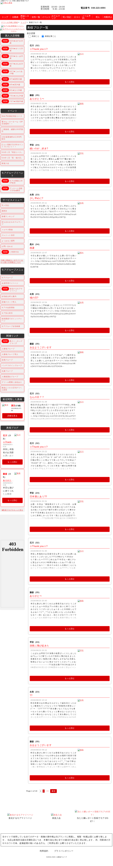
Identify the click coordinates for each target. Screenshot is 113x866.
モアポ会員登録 (8, 308)
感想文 (4, 211)
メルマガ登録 (7, 230)
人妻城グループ (8, 349)
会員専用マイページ (10, 283)
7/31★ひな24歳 (13, 96)
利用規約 (44, 851)
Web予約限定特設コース (12, 116)
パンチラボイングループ (12, 365)
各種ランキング (8, 216)
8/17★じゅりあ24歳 (13, 72)
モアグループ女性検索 (11, 326)
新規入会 (5, 163)
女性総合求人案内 (9, 296)
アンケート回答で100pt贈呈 (12, 189)
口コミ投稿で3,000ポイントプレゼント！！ (12, 146)
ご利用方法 (11, 252)
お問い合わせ (7, 246)
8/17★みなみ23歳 (13, 65)
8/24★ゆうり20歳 (13, 50)
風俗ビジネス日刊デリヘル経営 (12, 389)
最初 (53, 791)
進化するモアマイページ (12, 290)
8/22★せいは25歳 (13, 57)
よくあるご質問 (8, 241)
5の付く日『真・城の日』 (12, 158)
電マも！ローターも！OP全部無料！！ (12, 123)
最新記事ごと (50, 36)
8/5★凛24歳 (11, 85)
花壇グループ (7, 360)
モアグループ (7, 278)
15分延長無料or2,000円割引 (12, 138)
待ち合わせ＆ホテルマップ (12, 223)
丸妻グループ (7, 371)
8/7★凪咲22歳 (12, 79)
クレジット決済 (8, 235)
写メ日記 (5, 205)
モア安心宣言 (7, 313)
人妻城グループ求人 (10, 354)
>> (47, 791)
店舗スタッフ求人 (9, 302)
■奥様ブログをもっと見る (12, 510)
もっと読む (70, 82)
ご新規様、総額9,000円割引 (12, 130)
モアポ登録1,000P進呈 (13, 182)
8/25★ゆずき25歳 (13, 42)
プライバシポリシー (63, 851)
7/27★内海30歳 (13, 101)
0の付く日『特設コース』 (12, 152)
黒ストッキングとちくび (12, 342)
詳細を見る (13, 416)
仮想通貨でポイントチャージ (12, 320)
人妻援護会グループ (10, 377)
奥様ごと (35, 36)
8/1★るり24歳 (12, 90)
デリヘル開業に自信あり (12, 382)
